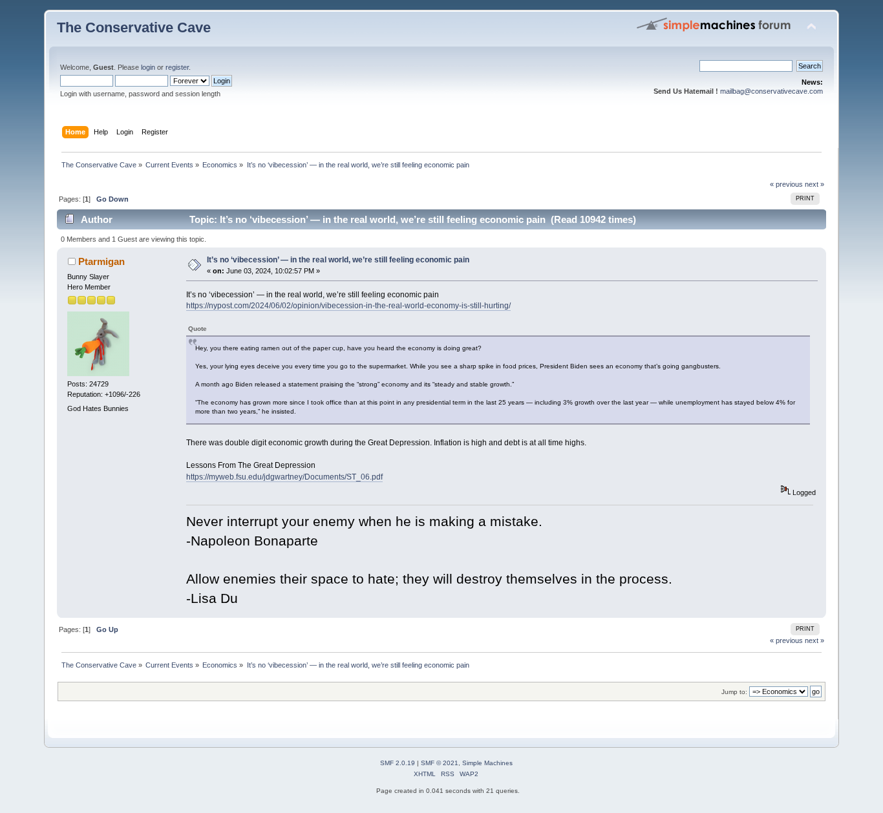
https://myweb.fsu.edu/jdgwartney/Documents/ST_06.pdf (284, 476)
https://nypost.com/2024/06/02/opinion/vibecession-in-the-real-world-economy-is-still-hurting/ (348, 305)
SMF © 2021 (439, 762)
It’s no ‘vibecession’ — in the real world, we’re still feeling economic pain (338, 259)
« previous (786, 184)
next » (814, 184)
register (177, 67)
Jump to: (734, 691)
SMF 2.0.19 (397, 762)
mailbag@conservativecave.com (771, 91)
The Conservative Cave (134, 27)
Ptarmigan (101, 261)
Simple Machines (487, 762)
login (148, 67)
